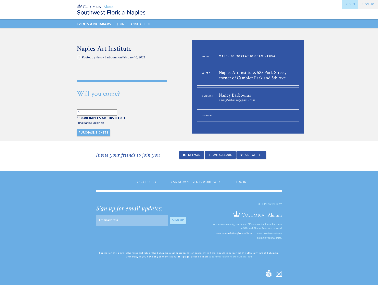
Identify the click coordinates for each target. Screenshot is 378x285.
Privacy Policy (144, 182)
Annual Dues (142, 24)
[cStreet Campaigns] (279, 273)
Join (120, 24)
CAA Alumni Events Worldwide (196, 182)
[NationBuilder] (270, 273)
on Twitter (253, 154)
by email (194, 154)
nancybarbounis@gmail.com (237, 100)
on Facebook (222, 154)
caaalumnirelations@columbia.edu (234, 233)
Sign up (368, 4)
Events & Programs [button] (94, 24)
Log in (350, 4)
